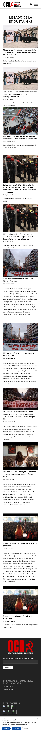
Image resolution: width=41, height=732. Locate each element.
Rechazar (16, 728)
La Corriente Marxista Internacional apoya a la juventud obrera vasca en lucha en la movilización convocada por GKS (19, 415)
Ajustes (26, 728)
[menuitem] (30, 4)
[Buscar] (30, 4)
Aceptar (6, 728)
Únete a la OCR (8, 689)
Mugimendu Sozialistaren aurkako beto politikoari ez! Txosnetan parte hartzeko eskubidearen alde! (20, 52)
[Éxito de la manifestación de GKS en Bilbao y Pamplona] (20, 263)
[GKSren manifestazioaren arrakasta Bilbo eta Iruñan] (20, 337)
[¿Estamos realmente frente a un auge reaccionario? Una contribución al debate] (20, 121)
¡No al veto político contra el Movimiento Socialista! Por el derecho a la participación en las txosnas (20, 94)
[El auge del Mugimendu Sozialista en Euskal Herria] (20, 600)
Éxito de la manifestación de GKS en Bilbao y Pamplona (18, 279)
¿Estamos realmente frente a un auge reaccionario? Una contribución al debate (20, 137)
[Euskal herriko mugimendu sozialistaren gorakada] (20, 527)
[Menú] (35, 4)
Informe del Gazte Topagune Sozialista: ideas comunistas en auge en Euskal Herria (19, 474)
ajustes (24, 725)
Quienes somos (8, 687)
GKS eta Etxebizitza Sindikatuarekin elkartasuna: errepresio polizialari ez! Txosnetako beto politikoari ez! (18, 236)
